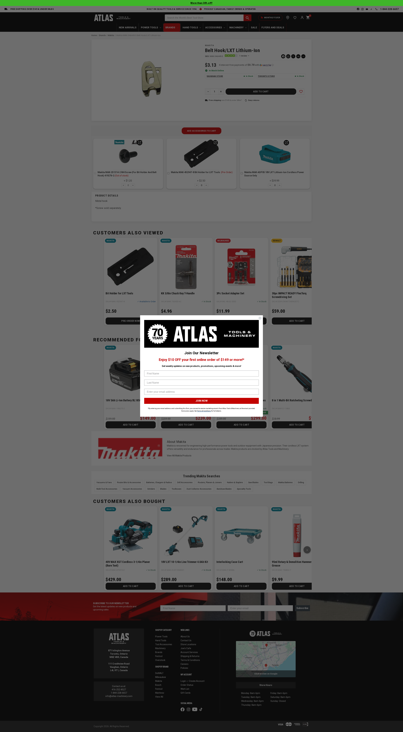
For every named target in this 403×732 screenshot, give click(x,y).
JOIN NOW (202, 400)
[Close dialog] (260, 318)
